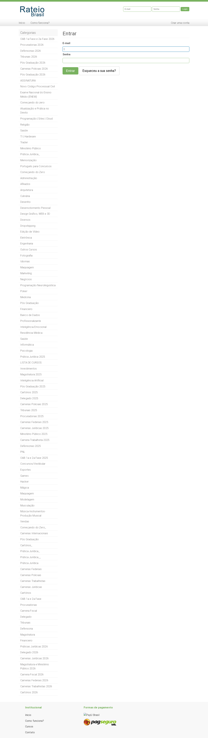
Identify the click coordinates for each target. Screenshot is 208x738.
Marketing (26, 273)
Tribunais (25, 622)
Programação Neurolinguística (38, 285)
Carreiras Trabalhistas (33, 581)
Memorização (28, 160)
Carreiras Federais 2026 (34, 680)
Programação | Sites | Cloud (36, 118)
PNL (22, 451)
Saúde (24, 130)
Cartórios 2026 (29, 692)
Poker (23, 291)
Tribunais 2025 (28, 410)
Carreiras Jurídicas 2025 (34, 428)
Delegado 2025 (29, 398)
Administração (28, 178)
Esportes (25, 469)
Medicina (25, 297)
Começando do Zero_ (33, 527)
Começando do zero (32, 102)
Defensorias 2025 (30, 446)
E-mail (66, 43)
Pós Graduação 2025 (32, 386)
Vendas (24, 521)
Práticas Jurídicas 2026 (34, 646)
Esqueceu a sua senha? (99, 71)
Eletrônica (26, 237)
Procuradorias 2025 (32, 416)
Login (185, 9)
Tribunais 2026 (28, 56)
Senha (66, 54)
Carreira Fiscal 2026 (32, 674)
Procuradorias (28, 604)
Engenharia (26, 243)
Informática (27, 344)
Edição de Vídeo (29, 231)
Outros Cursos (28, 249)
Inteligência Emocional (33, 327)
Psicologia (26, 350)
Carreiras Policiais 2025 (34, 404)
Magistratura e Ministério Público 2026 (34, 666)
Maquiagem (27, 267)
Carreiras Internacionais (34, 533)
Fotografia (26, 255)
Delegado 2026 (29, 652)
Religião (25, 124)
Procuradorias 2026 (32, 44)
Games (24, 475)
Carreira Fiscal (28, 610)
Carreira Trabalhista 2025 (34, 440)
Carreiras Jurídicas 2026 (34, 658)
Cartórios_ (26, 545)
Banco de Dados (30, 315)
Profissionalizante (30, 320)
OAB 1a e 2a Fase (30, 598)
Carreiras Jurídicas (31, 587)
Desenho (25, 201)
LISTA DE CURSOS (31, 362)
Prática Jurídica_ (30, 154)
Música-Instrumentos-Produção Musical (33, 513)
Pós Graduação (29, 303)
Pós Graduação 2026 (32, 62)
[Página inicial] (60, 11)
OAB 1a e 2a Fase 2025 (34, 457)
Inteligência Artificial (32, 380)
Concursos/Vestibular (32, 463)
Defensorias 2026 (30, 50)
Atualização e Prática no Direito (34, 110)
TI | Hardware (28, 136)
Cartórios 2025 (29, 392)
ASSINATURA (28, 80)
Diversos (25, 219)
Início (22, 22)
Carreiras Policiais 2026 (34, 68)
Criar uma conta (180, 22)
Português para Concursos (36, 166)
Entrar (70, 71)
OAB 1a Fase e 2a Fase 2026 (37, 38)
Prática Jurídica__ (30, 557)
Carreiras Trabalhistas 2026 (36, 686)
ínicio (28, 715)
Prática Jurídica (29, 563)
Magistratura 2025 (31, 374)
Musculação (27, 505)
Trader (24, 142)
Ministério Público (30, 148)
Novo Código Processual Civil (37, 86)
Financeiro (26, 309)
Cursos (29, 726)
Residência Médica (31, 332)
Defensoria (26, 628)
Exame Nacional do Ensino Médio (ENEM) (35, 94)
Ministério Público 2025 (33, 434)
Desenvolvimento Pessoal (35, 207)
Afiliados (25, 184)
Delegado (26, 616)
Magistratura (27, 634)
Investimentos (28, 368)
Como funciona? (40, 22)
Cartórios (25, 592)
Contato (30, 732)
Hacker (24, 481)
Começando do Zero (32, 172)
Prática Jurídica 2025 (32, 356)
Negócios (26, 279)
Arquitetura (26, 190)
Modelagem (27, 499)
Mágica (24, 487)
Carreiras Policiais (30, 575)
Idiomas (25, 261)
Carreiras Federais (31, 569)
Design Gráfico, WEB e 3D (35, 213)
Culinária (25, 196)
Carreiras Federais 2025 (34, 422)
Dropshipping (27, 225)
